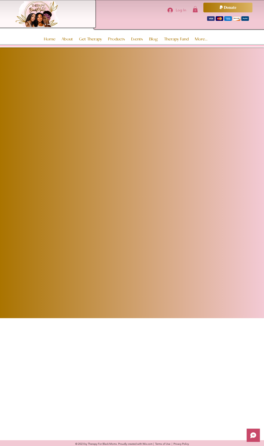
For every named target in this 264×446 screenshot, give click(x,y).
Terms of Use (162, 443)
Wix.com (148, 443)
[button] (195, 9)
